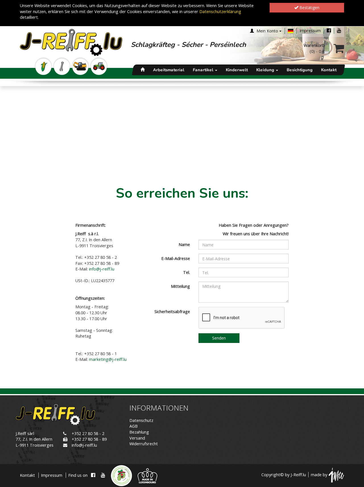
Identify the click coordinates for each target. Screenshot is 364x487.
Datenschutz (141, 420)
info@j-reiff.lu (84, 445)
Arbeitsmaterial (168, 70)
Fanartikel (203, 70)
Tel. (186, 272)
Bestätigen (308, 7)
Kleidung (265, 70)
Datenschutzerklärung (220, 11)
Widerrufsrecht (143, 443)
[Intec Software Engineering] (336, 474)
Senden (219, 338)
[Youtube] (339, 30)
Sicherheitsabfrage (172, 311)
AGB (133, 426)
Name (184, 244)
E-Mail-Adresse (175, 258)
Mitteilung (180, 286)
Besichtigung (300, 70)
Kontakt (328, 70)
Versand (137, 438)
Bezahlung (139, 432)
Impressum (310, 30)
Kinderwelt (237, 70)
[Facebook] (329, 30)
